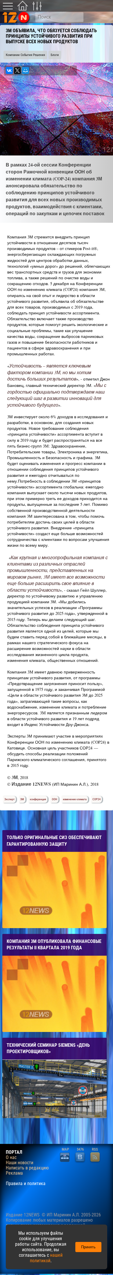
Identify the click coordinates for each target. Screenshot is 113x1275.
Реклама (14, 1173)
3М (22, 799)
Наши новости (19, 1162)
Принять (88, 1247)
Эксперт (9, 799)
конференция (38, 799)
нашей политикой (46, 1257)
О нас (11, 1157)
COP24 (96, 799)
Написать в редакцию (27, 1168)
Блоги (55, 55)
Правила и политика (25, 1183)
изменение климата (75, 799)
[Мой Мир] (25, 70)
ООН (54, 799)
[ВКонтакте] (9, 70)
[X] (17, 70)
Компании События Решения (25, 55)
